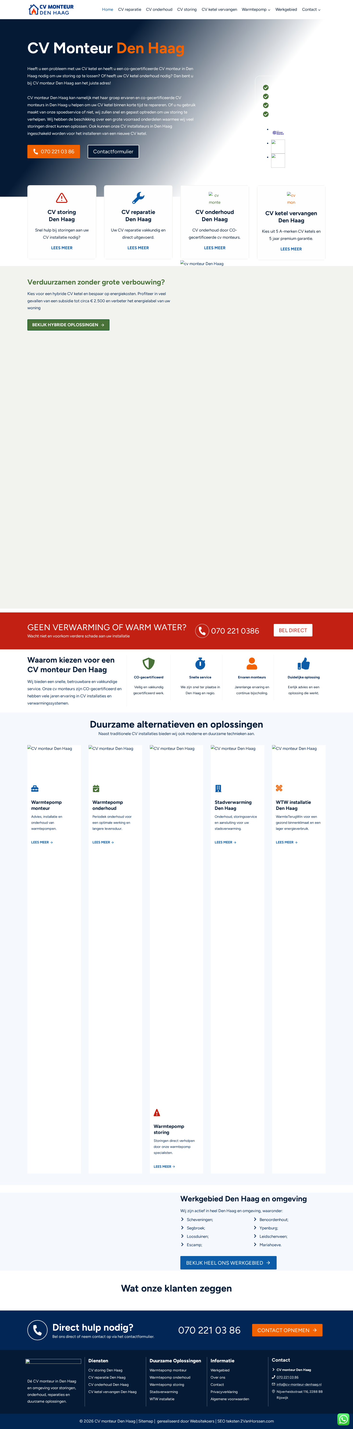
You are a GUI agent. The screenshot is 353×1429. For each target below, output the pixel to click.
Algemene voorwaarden (230, 1399)
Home (107, 9)
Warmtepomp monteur (168, 1370)
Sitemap (145, 1421)
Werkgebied (286, 9)
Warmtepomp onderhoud (170, 1377)
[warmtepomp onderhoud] (115, 817)
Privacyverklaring (224, 1392)
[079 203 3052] (227, 631)
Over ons (218, 1377)
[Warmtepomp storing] (176, 1141)
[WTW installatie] (299, 959)
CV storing (187, 9)
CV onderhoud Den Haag (108, 1384)
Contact (217, 1384)
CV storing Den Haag (105, 1370)
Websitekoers (202, 1421)
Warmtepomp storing (167, 1384)
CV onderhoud (159, 9)
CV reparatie (129, 9)
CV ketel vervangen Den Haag (112, 1392)
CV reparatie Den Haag (107, 1377)
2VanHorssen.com (257, 1421)
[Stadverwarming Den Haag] (237, 817)
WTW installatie (162, 1399)
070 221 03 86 (287, 1377)
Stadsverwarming (164, 1392)
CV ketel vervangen (219, 9)
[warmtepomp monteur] (54, 817)
